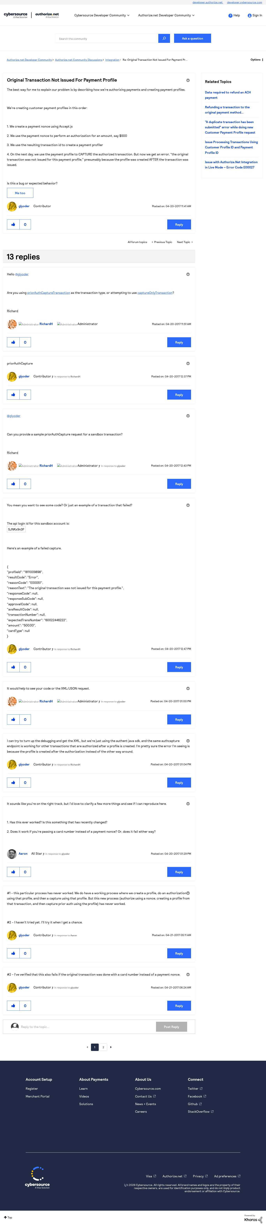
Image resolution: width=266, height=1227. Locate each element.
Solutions (86, 1104)
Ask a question (192, 38)
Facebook (195, 1096)
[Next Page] (111, 1047)
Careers (141, 1111)
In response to (67, 376)
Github (193, 1104)
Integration (112, 59)
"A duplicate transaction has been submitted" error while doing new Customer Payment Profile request (230, 127)
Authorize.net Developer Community (164, 15)
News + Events (145, 1104)
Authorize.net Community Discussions (78, 59)
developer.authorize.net (208, 2)
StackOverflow (199, 1111)
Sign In (257, 15)
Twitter (193, 1088)
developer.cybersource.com (244, 2)
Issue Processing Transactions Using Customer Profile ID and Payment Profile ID (231, 147)
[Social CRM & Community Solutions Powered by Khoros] (253, 1218)
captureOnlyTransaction (155, 292)
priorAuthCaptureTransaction (48, 292)
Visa (149, 1176)
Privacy (198, 1176)
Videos (84, 1096)
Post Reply (171, 1027)
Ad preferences (225, 1176)
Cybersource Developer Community (15, 15)
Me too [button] (20, 193)
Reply (179, 224)
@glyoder (22, 274)
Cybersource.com (148, 1088)
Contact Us (143, 1096)
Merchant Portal (37, 1096)
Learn (83, 1088)
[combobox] (112, 38)
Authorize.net (172, 1176)
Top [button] (10, 1217)
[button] (13, 224)
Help (236, 15)
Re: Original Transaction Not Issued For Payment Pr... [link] (155, 59)
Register (32, 1088)
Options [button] (256, 59)
